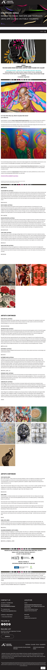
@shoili (2, 517)
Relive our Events (21, 28)
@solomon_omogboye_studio (7, 541)
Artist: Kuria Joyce (7, 274)
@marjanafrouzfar (4, 229)
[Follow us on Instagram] (9, 625)
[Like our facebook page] (2, 625)
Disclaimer (27, 644)
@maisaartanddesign (5, 326)
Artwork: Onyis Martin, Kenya (38, 433)
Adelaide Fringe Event (24, 77)
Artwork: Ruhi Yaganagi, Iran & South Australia (7, 455)
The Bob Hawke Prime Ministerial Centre (8, 28)
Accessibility (42, 644)
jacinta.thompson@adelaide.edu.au (9, 610)
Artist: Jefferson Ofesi (39, 274)
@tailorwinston (4, 202)
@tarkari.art (3, 242)
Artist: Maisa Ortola (7, 296)
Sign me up (7, 636)
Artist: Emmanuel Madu (7, 414)
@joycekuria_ (3, 527)
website (2, 399)
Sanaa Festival (15, 171)
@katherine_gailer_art (5, 370)
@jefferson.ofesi (4, 346)
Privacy (37, 644)
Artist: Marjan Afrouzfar (23, 414)
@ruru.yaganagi (4, 215)
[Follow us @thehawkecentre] (4, 625)
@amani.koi (3, 354)
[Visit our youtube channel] (7, 625)
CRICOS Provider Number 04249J (38, 648)
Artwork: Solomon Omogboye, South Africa (23, 433)
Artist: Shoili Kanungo (7, 433)
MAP (41, 72)
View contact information (7, 616)
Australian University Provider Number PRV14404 (21, 648)
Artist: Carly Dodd (39, 414)
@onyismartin (3, 491)
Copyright (33, 644)
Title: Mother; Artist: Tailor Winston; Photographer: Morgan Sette (23, 275)
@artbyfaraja (3, 254)
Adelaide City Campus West (39, 606)
